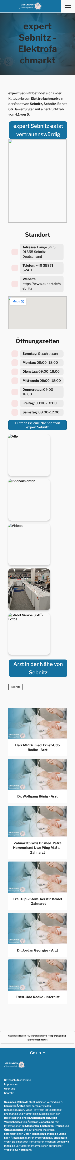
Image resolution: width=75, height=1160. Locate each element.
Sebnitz (15, 686)
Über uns (9, 1088)
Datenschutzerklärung (17, 1079)
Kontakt (9, 1093)
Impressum (11, 1084)
